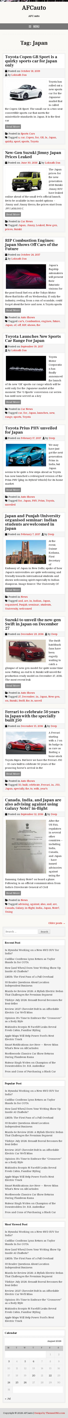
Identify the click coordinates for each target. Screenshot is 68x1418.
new (51, 412)
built (25, 784)
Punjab (23, 604)
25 (17, 1382)
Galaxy (20, 908)
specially (19, 788)
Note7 (55, 908)
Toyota (34, 141)
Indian (37, 600)
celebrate (34, 784)
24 (8, 1382)
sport (17, 141)
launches (42, 412)
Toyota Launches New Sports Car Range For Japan (33, 338)
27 (19, 696)
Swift (22, 700)
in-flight (30, 908)
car (23, 137)
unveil (38, 700)
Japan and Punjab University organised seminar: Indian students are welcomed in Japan (33, 522)
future (56, 321)
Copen (30, 137)
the (38, 325)
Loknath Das (19, 75)
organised (11, 604)
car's (21, 321)
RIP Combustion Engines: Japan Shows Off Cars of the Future (31, 245)
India (39, 908)
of (15, 325)
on (6, 700)
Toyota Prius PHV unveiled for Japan (31, 430)
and (20, 600)
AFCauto (34, 8)
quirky (9, 141)
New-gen (51, 225)
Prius (41, 500)
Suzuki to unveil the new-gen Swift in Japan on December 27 (33, 624)
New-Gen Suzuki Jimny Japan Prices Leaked (33, 155)
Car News (27, 221)
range (8, 416)
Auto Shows (28, 317)
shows (31, 325)
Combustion (32, 321)
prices (9, 229)
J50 (57, 784)
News (24, 596)
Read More (13, 126)
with (36, 788)
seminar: (33, 604)
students (46, 604)
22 (50, 1375)
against (34, 904)
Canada (9, 908)
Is (46, 137)
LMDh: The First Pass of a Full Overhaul (29, 976)
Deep (52, 438)
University (11, 608)
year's (44, 788)
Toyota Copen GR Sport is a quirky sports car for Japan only (31, 61)
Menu (36, 26)
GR (42, 137)
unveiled (10, 504)
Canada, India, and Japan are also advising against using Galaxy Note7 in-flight (33, 804)
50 (19, 784)
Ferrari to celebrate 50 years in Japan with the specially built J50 (32, 716)
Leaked (40, 225)
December (28, 696)
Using (9, 911)
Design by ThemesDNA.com (49, 1413)
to (32, 700)
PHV (34, 500)
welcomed (25, 608)
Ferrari (45, 784)
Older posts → (56, 923)
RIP (24, 325)
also (43, 904)
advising (23, 904)
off (19, 325)
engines (46, 321)
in (30, 600)
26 (25, 1382)
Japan (52, 137)
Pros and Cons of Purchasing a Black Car (30, 1071)
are (26, 600)
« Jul (8, 1398)
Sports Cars (28, 133)
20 (33, 1375)
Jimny (31, 225)
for (37, 137)
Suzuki (18, 229)
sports (25, 141)
